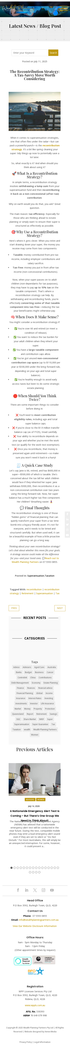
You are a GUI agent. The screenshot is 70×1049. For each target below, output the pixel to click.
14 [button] (52, 868)
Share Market (30, 719)
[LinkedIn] (67, 519)
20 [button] (39, 872)
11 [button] (42, 868)
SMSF (41, 719)
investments (21, 703)
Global (39, 693)
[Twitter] (67, 524)
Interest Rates (34, 698)
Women (34, 734)
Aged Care (39, 667)
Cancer (50, 672)
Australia (52, 667)
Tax (58, 593)
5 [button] (24, 868)
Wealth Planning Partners (45, 729)
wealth (27, 729)
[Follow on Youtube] (52, 890)
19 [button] (36, 872)
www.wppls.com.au (35, 1005)
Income (49, 693)
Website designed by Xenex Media (40, 1031)
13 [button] (49, 868)
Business (39, 672)
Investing (49, 698)
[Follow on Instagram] (43, 890)
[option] (34, 807)
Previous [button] (11, 780)
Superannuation (35, 575)
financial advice (45, 688)
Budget (28, 672)
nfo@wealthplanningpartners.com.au (39, 919)
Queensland (18, 714)
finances (31, 688)
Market (18, 708)
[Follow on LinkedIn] (26, 890)
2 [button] (15, 868)
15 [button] (55, 868)
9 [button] (36, 868)
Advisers (27, 667)
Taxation (49, 575)
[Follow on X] (35, 890)
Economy (36, 682)
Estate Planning (51, 682)
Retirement (27, 593)
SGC (18, 719)
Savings (53, 714)
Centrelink (22, 677)
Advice (16, 667)
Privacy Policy (26, 1042)
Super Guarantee (40, 724)
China (32, 677)
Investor (34, 703)
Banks (19, 672)
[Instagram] (67, 529)
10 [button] (39, 868)
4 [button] (21, 868)
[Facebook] (67, 514)
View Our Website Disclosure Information (35, 926)
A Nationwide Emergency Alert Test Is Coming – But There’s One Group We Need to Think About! (34, 815)
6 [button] (27, 868)
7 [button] (30, 868)
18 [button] (33, 872)
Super (50, 719)
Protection (50, 708)
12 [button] (45, 868)
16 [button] (58, 868)
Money (27, 708)
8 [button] (33, 868)
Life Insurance (47, 703)
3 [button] (18, 868)
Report (30, 714)
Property (38, 708)
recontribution (34, 589)
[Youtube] (67, 535)
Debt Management (20, 682)
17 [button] (30, 872)
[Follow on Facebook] (18, 890)
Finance (20, 688)
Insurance (20, 698)
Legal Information (42, 1042)
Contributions (45, 677)
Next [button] (58, 780)
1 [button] (11, 868)
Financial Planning (25, 693)
